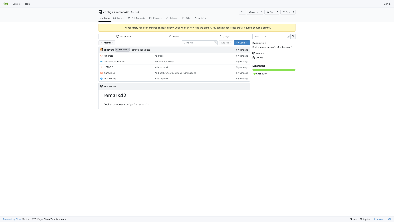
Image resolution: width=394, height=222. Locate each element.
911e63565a (122, 50)
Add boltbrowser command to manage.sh (175, 73)
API (389, 219)
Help (27, 3)
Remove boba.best (140, 49)
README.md (110, 78)
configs (108, 12)
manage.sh (109, 73)
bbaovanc (109, 49)
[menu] (354, 219)
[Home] (6, 4)
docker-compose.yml (114, 61)
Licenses (378, 219)
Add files (159, 55)
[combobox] (200, 42)
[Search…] (293, 36)
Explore (16, 3)
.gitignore (108, 55)
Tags (226, 36)
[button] (253, 12)
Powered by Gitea (12, 219)
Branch (175, 36)
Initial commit (161, 67)
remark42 (122, 12)
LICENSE (108, 67)
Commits (125, 36)
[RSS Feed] (242, 12)
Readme (260, 53)
